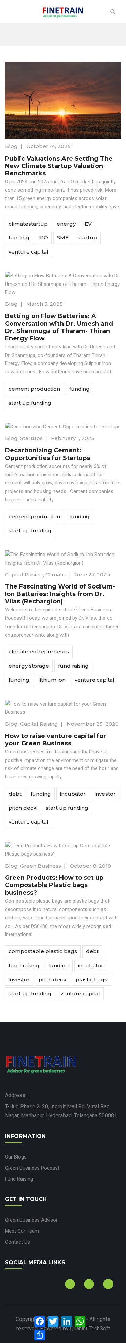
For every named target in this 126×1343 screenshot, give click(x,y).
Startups (31, 438)
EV (88, 224)
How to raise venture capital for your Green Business (55, 739)
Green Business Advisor (31, 1220)
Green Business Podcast (32, 1168)
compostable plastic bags (43, 951)
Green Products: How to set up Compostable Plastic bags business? (54, 885)
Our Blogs (16, 1157)
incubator (73, 794)
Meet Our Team (22, 1231)
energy (66, 224)
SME (63, 237)
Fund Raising (19, 1179)
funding (19, 237)
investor (105, 794)
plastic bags (91, 979)
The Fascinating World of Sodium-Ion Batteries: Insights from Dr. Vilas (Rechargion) (60, 594)
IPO (43, 237)
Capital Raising (24, 574)
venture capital (28, 251)
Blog (11, 146)
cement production (34, 388)
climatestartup (28, 224)
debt (15, 794)
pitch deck (23, 808)
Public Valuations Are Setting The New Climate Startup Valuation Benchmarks (59, 166)
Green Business (40, 866)
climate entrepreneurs (39, 651)
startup (87, 237)
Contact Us (17, 1242)
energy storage (29, 666)
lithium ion (52, 680)
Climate (55, 574)
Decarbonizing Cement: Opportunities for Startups (47, 454)
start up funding (30, 403)
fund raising (73, 666)
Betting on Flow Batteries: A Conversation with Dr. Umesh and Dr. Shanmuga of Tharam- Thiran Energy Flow (59, 327)
